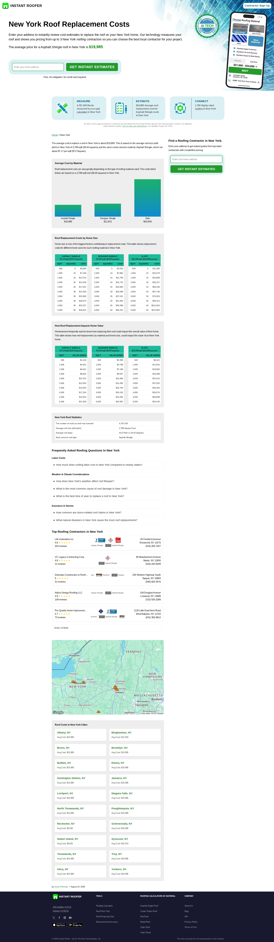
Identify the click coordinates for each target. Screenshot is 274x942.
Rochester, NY (66, 823)
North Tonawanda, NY (70, 808)
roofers (199, 109)
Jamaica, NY (119, 778)
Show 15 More (61, 628)
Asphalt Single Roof (149, 905)
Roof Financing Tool (105, 916)
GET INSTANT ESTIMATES (92, 67)
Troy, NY (116, 854)
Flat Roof (144, 916)
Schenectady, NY (121, 823)
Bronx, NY (63, 747)
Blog (187, 911)
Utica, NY (62, 869)
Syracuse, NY (119, 839)
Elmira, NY (117, 762)
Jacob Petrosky (61, 887)
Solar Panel (145, 932)
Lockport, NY (65, 793)
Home (55, 135)
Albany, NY (64, 732)
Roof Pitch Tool (103, 911)
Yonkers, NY (119, 869)
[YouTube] (70, 918)
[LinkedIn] (65, 918)
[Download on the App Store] (59, 925)
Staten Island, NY (67, 839)
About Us (189, 905)
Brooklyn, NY (119, 747)
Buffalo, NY (64, 762)
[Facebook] (59, 918)
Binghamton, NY (121, 732)
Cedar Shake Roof (148, 911)
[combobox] (38, 67)
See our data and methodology (134, 126)
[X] (54, 918)
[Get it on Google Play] (75, 925)
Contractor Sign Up (257, 5)
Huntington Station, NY (71, 778)
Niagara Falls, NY (122, 793)
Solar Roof (145, 927)
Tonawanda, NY (66, 854)
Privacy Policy (191, 922)
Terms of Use (191, 927)
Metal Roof (145, 922)
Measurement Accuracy (107, 922)
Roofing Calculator (104, 905)
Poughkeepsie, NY (122, 808)
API (186, 916)
